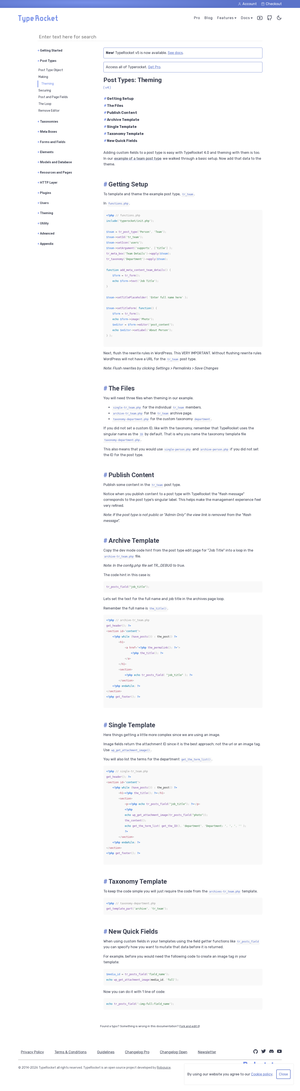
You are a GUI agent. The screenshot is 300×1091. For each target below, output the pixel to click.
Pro (197, 18)
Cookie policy (261, 1074)
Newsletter (207, 1052)
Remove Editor (49, 111)
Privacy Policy (32, 1052)
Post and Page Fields (53, 97)
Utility (43, 223)
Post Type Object (50, 70)
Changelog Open (173, 1052)
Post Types (47, 61)
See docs (175, 53)
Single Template (120, 127)
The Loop (44, 104)
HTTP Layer (48, 182)
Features (225, 18)
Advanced (46, 233)
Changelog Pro (137, 1052)
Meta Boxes (47, 131)
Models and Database (55, 162)
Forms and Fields (51, 142)
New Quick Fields (120, 141)
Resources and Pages (55, 172)
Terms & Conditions (70, 1052)
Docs (245, 18)
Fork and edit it (189, 1026)
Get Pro (154, 67)
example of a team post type (137, 158)
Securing (44, 90)
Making (43, 77)
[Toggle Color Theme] (279, 18)
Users (43, 203)
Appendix (45, 243)
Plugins (44, 193)
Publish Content (120, 113)
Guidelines (105, 1052)
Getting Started (50, 50)
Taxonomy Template (124, 134)
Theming (47, 84)
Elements (46, 152)
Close (283, 1074)
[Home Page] (38, 21)
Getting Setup (119, 99)
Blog (208, 18)
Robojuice (164, 1068)
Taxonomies (48, 121)
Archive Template (121, 120)
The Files (113, 106)
